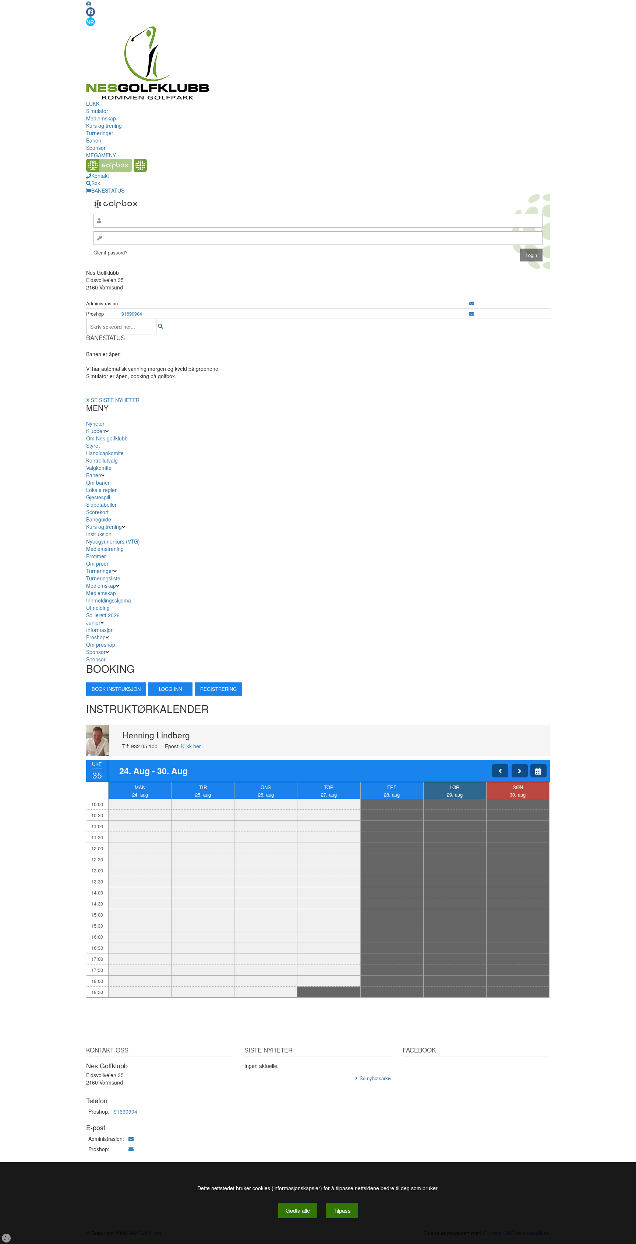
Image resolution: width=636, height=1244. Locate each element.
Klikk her (191, 746)
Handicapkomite (105, 453)
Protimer (96, 556)
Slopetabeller (101, 504)
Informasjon (100, 629)
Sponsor (96, 147)
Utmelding (98, 607)
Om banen (98, 482)
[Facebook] (90, 12)
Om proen (98, 563)
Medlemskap (101, 118)
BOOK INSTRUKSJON (116, 688)
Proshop (96, 637)
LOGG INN (170, 688)
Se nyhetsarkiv (376, 1078)
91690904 (131, 313)
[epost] (471, 303)
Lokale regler (101, 489)
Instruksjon (99, 534)
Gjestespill (98, 497)
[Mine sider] (88, 3)
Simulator (97, 111)
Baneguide (98, 519)
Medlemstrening (105, 548)
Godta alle (298, 1210)
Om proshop (100, 644)
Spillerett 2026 (103, 615)
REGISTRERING (218, 688)
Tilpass (342, 1210)
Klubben (95, 431)
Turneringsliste (103, 578)
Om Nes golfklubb (107, 438)
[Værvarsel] (90, 21)
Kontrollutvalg (102, 460)
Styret (93, 445)
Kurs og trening (104, 125)
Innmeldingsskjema (108, 600)
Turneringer (99, 133)
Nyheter (95, 423)
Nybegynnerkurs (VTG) (113, 541)
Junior (93, 622)
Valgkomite (99, 467)
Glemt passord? (110, 252)
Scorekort (97, 512)
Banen (93, 140)
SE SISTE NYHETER (115, 400)
